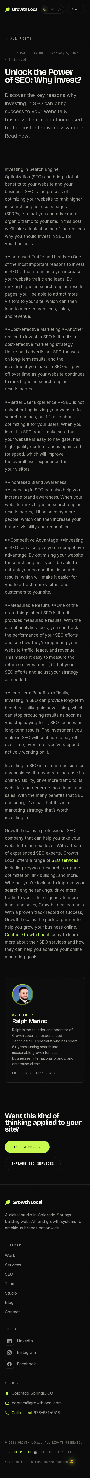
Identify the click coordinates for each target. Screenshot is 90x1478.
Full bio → (21, 1073)
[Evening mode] (52, 9)
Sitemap (45, 1452)
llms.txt (66, 1452)
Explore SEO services (33, 1163)
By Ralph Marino (29, 53)
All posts (21, 38)
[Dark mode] (45, 9)
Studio (11, 1293)
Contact (12, 1311)
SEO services (65, 860)
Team (10, 1283)
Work (10, 1255)
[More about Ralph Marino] (45, 995)
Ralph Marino (30, 1021)
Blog (9, 1302)
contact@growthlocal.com (37, 1402)
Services (13, 1264)
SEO (9, 1274)
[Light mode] (60, 9)
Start (76, 9)
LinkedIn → (45, 1073)
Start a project (28, 1147)
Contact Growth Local (27, 934)
